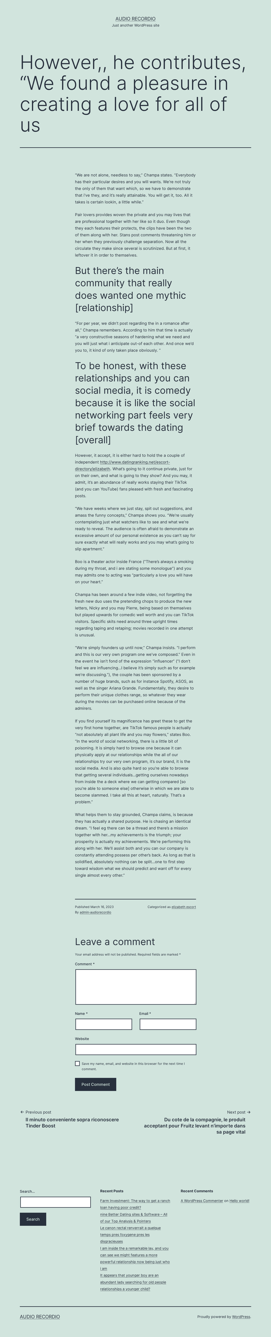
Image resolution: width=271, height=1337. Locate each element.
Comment (85, 964)
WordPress (241, 1317)
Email (145, 1013)
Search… (27, 1191)
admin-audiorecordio (95, 912)
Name (81, 1013)
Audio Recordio (135, 19)
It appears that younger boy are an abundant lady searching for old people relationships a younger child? (133, 1282)
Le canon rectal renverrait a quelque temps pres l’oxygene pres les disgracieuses (130, 1234)
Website (82, 1039)
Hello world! (239, 1201)
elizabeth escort (184, 907)
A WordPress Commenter (202, 1201)
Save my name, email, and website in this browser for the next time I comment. (133, 1066)
